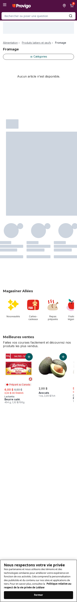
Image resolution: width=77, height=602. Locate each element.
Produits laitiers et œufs (36, 42)
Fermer (38, 595)
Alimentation (10, 42)
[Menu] (4, 4)
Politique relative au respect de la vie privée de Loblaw (37, 585)
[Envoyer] (71, 16)
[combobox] (38, 16)
